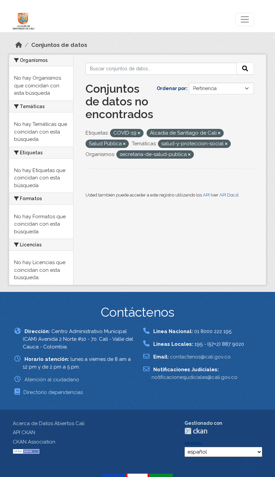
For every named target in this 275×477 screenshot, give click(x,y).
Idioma (192, 443)
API (206, 194)
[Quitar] (139, 133)
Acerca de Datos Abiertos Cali (49, 423)
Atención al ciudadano (51, 380)
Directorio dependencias (53, 392)
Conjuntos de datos (59, 45)
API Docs (228, 194)
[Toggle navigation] (244, 19)
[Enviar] (245, 69)
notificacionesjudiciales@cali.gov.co (194, 377)
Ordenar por (171, 88)
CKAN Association (34, 442)
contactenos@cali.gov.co (200, 357)
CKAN (195, 430)
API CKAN (24, 432)
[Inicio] (18, 45)
